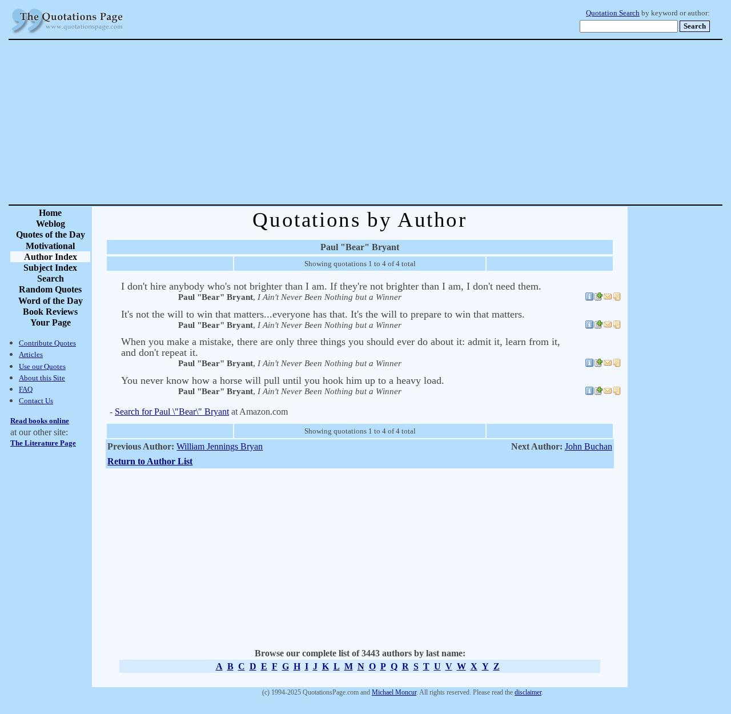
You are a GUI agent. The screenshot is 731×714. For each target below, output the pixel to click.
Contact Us (36, 400)
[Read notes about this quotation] (616, 298)
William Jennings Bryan (219, 446)
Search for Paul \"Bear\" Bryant (172, 411)
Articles (31, 354)
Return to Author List (149, 461)
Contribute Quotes (47, 343)
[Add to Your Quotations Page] (598, 298)
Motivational (50, 246)
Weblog (50, 223)
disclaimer (528, 692)
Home (50, 213)
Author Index (50, 257)
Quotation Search (613, 13)
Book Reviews (50, 311)
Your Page (50, 322)
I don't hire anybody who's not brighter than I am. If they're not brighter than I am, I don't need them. (331, 286)
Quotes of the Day (50, 234)
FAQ (26, 389)
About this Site (42, 378)
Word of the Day (50, 301)
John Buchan (588, 446)
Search (50, 278)
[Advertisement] (405, 122)
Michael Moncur (394, 692)
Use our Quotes (42, 366)
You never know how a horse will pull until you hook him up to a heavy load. (282, 380)
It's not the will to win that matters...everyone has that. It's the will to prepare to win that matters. (323, 314)
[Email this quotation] (607, 298)
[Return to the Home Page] (67, 34)
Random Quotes (50, 289)
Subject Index (50, 267)
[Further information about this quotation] (589, 298)
